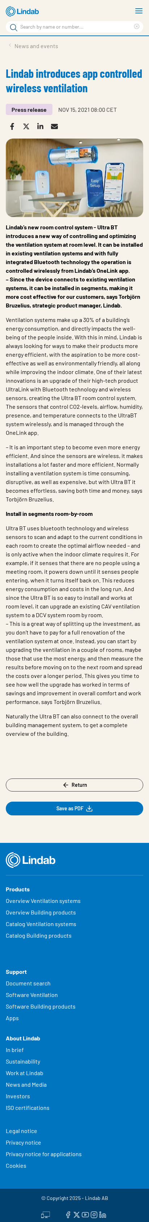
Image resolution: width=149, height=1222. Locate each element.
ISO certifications (28, 1107)
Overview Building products (41, 912)
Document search (28, 983)
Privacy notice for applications (44, 1153)
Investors (18, 1095)
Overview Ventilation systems (43, 900)
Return (79, 785)
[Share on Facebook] (13, 125)
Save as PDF (70, 808)
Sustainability (23, 1061)
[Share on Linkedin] (41, 125)
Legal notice (21, 1130)
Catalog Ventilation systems (41, 923)
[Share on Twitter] (27, 125)
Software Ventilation (32, 994)
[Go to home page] (23, 11)
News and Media (26, 1084)
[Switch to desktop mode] (45, 1213)
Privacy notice (23, 1142)
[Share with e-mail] (55, 125)
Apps (12, 1017)
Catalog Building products (39, 935)
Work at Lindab (24, 1072)
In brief (15, 1049)
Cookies (16, 1165)
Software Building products (41, 1006)
